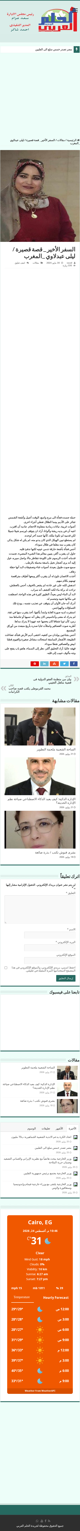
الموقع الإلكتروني (65, 954)
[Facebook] (45, 1520)
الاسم (71, 929)
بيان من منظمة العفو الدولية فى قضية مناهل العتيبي (52, 679)
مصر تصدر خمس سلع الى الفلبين (53, 49)
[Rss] (49, 1520)
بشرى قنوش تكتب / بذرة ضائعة (55, 852)
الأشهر (59, 1128)
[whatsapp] (37, 1520)
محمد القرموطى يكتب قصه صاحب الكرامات (30, 688)
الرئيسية (72, 140)
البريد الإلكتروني (65, 942)
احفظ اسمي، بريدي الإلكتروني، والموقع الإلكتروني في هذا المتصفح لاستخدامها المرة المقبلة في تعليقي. (43, 969)
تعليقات (46, 1128)
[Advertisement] (40, 97)
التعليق (70, 893)
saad (69, 263)
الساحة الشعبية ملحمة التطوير (56, 749)
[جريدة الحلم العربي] (40, 18)
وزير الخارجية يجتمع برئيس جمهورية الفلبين (47, 1173)
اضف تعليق (20, 263)
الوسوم (31, 1128)
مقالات (61, 140)
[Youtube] (41, 1520)
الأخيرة (72, 1128)
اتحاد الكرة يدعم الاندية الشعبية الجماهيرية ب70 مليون (41, 1136)
